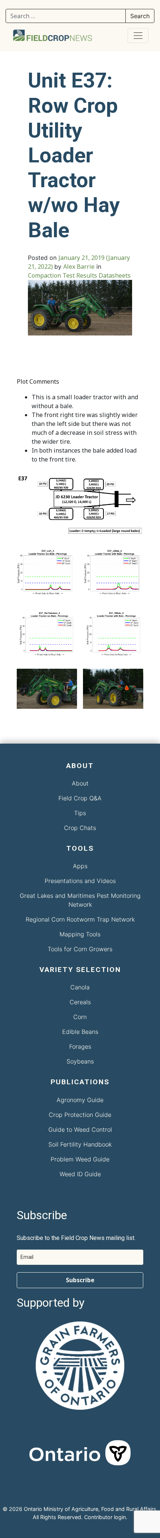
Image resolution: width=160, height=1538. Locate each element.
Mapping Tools (80, 934)
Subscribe (80, 1280)
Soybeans (80, 1061)
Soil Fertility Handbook (80, 1144)
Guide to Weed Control (80, 1129)
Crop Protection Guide (80, 1114)
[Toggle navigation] (138, 35)
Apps (80, 866)
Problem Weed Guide (80, 1159)
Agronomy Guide (80, 1100)
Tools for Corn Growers (80, 949)
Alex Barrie (79, 266)
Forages (80, 1046)
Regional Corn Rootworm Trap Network (80, 919)
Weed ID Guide (80, 1174)
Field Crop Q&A (80, 798)
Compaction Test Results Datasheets (79, 275)
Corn (80, 1017)
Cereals (80, 1002)
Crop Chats (80, 827)
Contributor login (105, 1517)
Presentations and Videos (80, 880)
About (80, 783)
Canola (80, 987)
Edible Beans (80, 1031)
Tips (80, 813)
